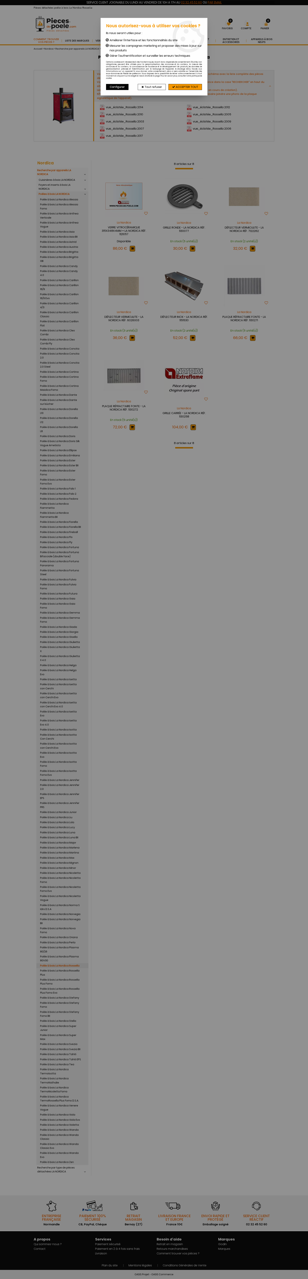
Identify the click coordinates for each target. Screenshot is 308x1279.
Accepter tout (186, 87)
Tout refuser (153, 87)
